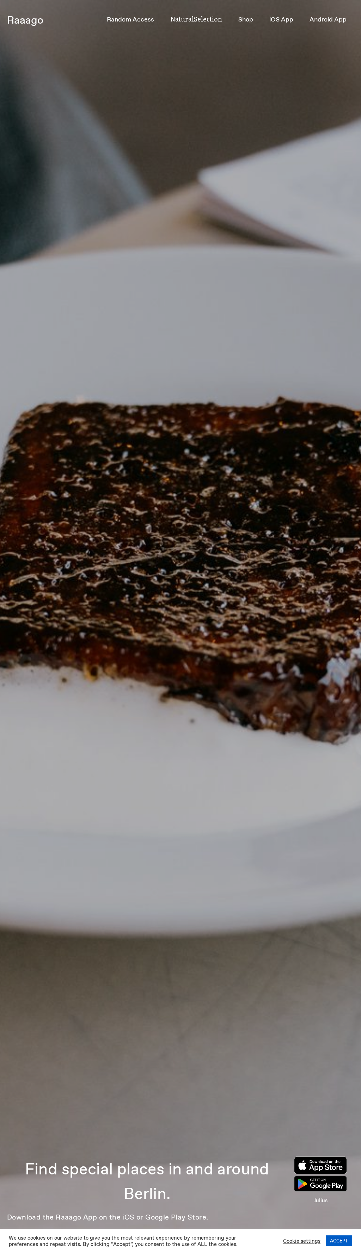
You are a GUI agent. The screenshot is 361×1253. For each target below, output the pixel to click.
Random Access (130, 19)
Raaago (25, 20)
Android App (328, 19)
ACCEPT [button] (339, 1241)
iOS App (281, 19)
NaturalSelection (196, 18)
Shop (245, 19)
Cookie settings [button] (301, 1241)
